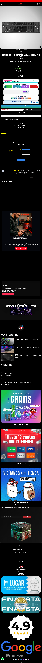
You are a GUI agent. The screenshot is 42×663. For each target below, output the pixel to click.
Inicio (21, 51)
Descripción (21, 123)
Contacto (20, 563)
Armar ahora (17, 312)
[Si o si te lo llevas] (21, 445)
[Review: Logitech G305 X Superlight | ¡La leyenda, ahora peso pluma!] (7, 349)
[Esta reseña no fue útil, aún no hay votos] (38, 177)
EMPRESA (21, 561)
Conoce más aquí (16, 81)
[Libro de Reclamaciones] (21, 573)
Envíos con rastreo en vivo (21, 125)
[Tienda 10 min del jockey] (21, 484)
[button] (21, 81)
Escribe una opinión (21, 159)
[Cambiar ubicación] (4, 4)
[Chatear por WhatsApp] (2, 659)
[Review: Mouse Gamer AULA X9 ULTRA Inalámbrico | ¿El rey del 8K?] (7, 357)
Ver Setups (25, 312)
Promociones (21, 127)
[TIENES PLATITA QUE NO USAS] (21, 406)
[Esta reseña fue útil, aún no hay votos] (36, 177)
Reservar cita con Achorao (21, 248)
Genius (21, 53)
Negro (20, 76)
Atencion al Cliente (20, 556)
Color (21, 74)
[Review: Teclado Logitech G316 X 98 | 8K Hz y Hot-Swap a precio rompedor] (7, 341)
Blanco (22, 76)
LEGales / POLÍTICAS (21, 558)
